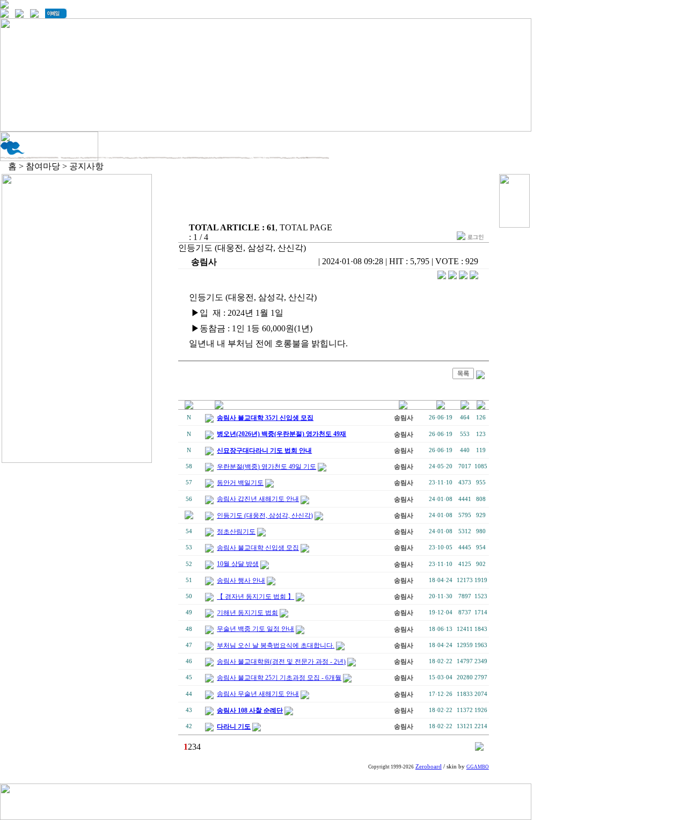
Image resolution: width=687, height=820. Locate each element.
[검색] (479, 747)
